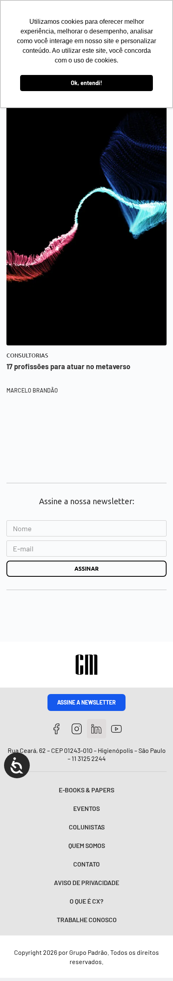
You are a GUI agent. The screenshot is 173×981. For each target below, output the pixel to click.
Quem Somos (86, 845)
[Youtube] (116, 729)
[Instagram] (76, 729)
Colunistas (87, 827)
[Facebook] (56, 729)
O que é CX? (86, 901)
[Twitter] (97, 729)
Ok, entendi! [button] (86, 82)
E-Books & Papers (86, 790)
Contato (86, 864)
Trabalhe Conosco (87, 919)
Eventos (86, 808)
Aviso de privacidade (86, 882)
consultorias (27, 355)
